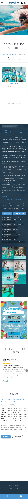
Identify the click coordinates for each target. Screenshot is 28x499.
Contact (7, 213)
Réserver (18, 436)
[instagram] (25, 4)
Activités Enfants (9, 126)
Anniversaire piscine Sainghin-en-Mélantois (13, 242)
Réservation (20, 213)
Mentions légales (14, 485)
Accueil (3, 126)
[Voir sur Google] (4, 360)
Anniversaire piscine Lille (8, 222)
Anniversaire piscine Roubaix (9, 227)
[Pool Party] (8, 253)
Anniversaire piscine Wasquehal (10, 237)
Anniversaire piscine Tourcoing (10, 229)
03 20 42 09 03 (7, 497)
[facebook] (22, 4)
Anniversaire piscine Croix (8, 232)
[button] (1, 370)
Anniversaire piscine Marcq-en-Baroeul (12, 224)
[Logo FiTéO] (14, 2)
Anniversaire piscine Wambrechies (11, 234)
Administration (14, 488)
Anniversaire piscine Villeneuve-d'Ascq (12, 219)
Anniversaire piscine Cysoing (9, 239)
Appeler (5, 436)
